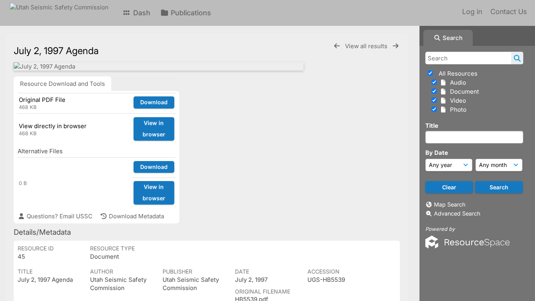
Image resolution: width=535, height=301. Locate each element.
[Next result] (395, 46)
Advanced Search (457, 213)
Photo (456, 109)
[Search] (517, 58)
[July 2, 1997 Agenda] (159, 66)
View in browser (154, 129)
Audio (456, 82)
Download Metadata (135, 216)
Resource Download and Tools (62, 83)
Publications (190, 13)
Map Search (449, 204)
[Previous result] (337, 46)
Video (456, 100)
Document (463, 91)
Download (154, 102)
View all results (367, 46)
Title (431, 125)
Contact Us (508, 11)
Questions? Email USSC (58, 216)
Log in (472, 11)
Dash (140, 13)
